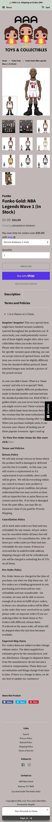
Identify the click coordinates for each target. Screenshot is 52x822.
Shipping (6, 225)
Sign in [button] (24, 818)
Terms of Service (26, 750)
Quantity (7, 249)
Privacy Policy (26, 738)
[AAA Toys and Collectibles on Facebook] (23, 765)
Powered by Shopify (26, 804)
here (11, 441)
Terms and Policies (17, 303)
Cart (47, 7)
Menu (9, 7)
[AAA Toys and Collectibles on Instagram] (29, 765)
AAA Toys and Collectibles (34, 800)
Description (12, 294)
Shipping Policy (26, 746)
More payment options (26, 283)
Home (4, 60)
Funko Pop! (16, 60)
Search (26, 734)
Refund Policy (26, 742)
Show (48, 411)
